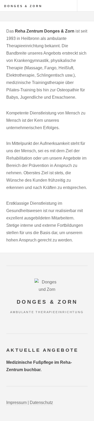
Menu (85, 6)
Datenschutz (41, 402)
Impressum (16, 402)
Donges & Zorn (23, 6)
